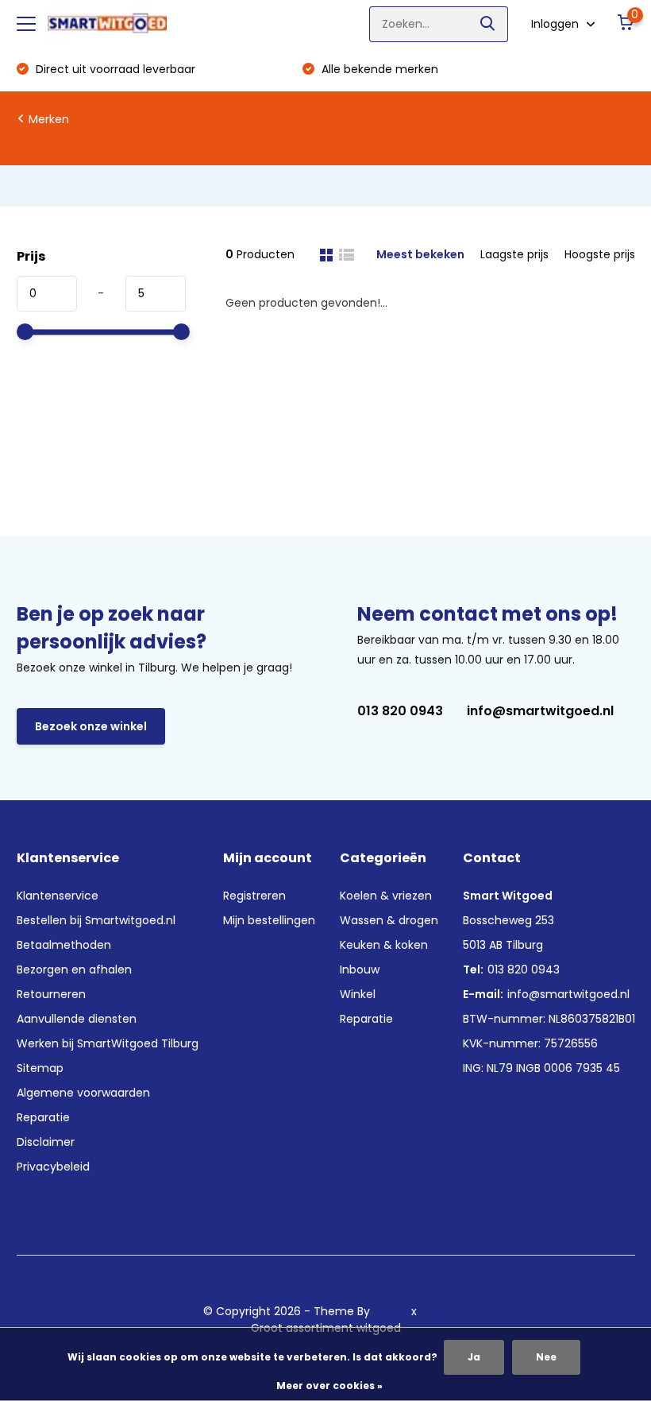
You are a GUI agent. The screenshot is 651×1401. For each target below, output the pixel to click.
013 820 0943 (400, 711)
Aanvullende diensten (77, 1019)
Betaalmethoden (64, 945)
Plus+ (434, 1311)
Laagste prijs (514, 254)
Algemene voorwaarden (83, 1093)
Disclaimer (46, 1142)
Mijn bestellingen (269, 920)
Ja (474, 1357)
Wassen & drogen (389, 920)
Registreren (254, 896)
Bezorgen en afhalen (74, 969)
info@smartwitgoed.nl (540, 711)
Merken (49, 119)
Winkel (358, 994)
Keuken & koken (384, 945)
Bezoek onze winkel (91, 726)
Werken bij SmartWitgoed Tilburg (107, 1043)
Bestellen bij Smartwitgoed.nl (96, 920)
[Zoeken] (488, 24)
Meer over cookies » (329, 1385)
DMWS (390, 1311)
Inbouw (359, 969)
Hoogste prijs (599, 254)
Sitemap (40, 1068)
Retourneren (51, 994)
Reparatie (43, 1117)
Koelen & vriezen (386, 896)
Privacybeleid (53, 1167)
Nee (546, 1357)
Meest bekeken (420, 254)
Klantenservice (57, 896)
